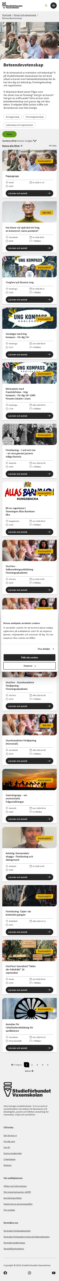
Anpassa (27, 666)
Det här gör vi (10, 1135)
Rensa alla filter (11, 145)
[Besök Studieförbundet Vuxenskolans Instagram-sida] (29, 1273)
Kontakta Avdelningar (14, 1242)
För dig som (9, 1141)
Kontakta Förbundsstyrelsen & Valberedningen (27, 1236)
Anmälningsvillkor (13, 1198)
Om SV (7, 1147)
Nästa (28, 1071)
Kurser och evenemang (25, 15)
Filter (9, 134)
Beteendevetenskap (12, 18)
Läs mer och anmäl (17, 193)
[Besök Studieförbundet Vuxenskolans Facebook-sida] (5, 1273)
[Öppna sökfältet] (46, 5)
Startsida (6, 15)
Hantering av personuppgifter (18, 1204)
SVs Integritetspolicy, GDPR (17, 1192)
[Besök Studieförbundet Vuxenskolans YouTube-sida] (53, 1273)
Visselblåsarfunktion (14, 1248)
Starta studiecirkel (13, 1153)
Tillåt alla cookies (29, 657)
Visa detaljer (44, 649)
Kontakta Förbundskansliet (17, 1230)
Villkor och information (15, 1186)
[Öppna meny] (53, 5)
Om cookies (9, 1209)
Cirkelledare (9, 1159)
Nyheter (8, 1165)
